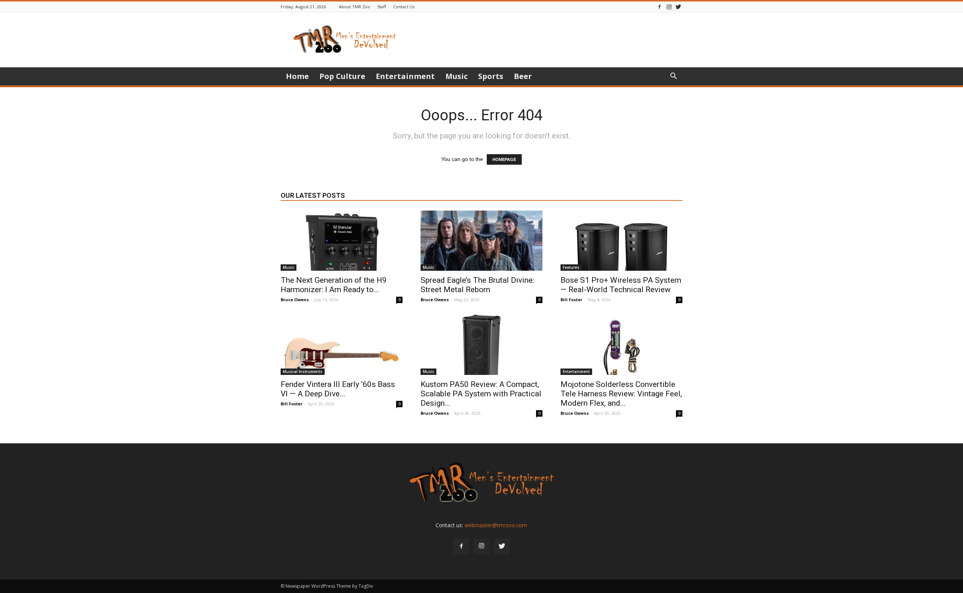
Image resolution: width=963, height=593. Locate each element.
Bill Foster (571, 299)
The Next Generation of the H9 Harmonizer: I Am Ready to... (334, 285)
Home (297, 76)
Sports (490, 76)
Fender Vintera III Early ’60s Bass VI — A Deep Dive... (338, 389)
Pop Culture (342, 76)
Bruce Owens (295, 299)
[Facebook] (659, 7)
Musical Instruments (302, 371)
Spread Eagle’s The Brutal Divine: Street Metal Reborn (477, 285)
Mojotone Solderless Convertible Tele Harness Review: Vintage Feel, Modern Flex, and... (621, 394)
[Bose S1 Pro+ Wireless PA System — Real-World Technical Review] (621, 241)
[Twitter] (678, 7)
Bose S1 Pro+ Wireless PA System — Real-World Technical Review (620, 285)
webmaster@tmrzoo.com (496, 525)
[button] (673, 76)
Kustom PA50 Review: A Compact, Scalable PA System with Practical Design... (481, 394)
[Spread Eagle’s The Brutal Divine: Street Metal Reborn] (481, 241)
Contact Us (404, 6)
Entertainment (405, 76)
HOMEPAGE (504, 159)
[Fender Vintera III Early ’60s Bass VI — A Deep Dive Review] (342, 345)
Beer (523, 76)
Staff (381, 6)
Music (456, 76)
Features (571, 267)
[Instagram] (669, 7)
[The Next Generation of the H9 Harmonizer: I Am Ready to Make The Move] (342, 241)
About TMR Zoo (354, 6)
